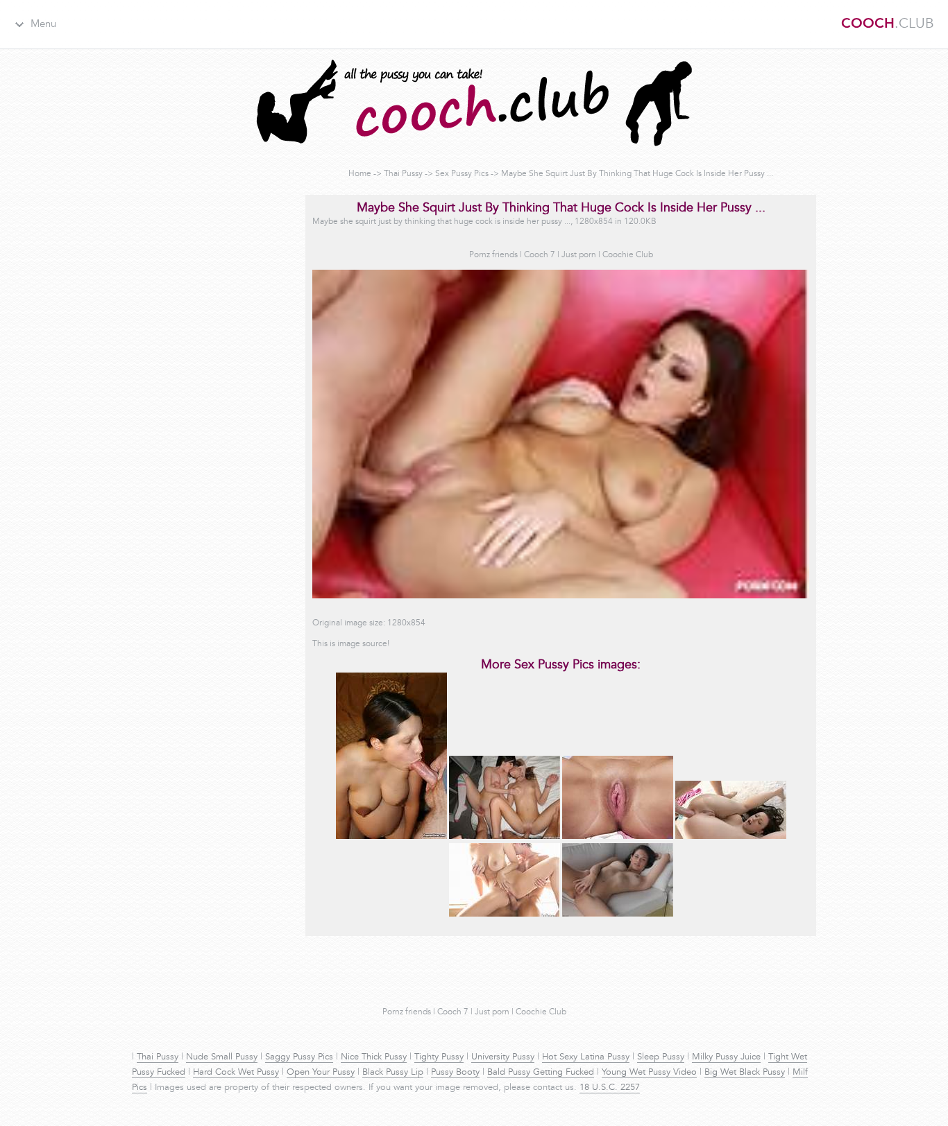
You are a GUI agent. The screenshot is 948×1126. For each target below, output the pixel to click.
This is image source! (350, 644)
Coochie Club (627, 255)
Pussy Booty (455, 1072)
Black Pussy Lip (392, 1072)
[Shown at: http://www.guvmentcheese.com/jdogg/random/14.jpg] (504, 837)
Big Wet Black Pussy (744, 1072)
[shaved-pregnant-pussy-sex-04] (391, 837)
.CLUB (887, 24)
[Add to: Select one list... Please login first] (617, 837)
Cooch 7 (539, 255)
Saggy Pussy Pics (299, 1057)
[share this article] (617, 914)
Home (359, 174)
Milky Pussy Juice (726, 1057)
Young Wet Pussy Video (649, 1072)
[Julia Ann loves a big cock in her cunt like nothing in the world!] (504, 914)
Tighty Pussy (439, 1057)
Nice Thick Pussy (374, 1057)
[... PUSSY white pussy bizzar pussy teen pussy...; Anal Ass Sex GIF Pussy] (730, 837)
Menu (43, 25)
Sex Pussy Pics (462, 174)
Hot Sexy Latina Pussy (585, 1057)
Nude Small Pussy (221, 1057)
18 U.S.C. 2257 (609, 1088)
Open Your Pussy (321, 1072)
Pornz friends (493, 255)
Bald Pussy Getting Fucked (540, 1072)
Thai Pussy (403, 174)
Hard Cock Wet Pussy (236, 1072)
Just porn (578, 255)
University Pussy (502, 1057)
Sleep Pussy (660, 1057)
